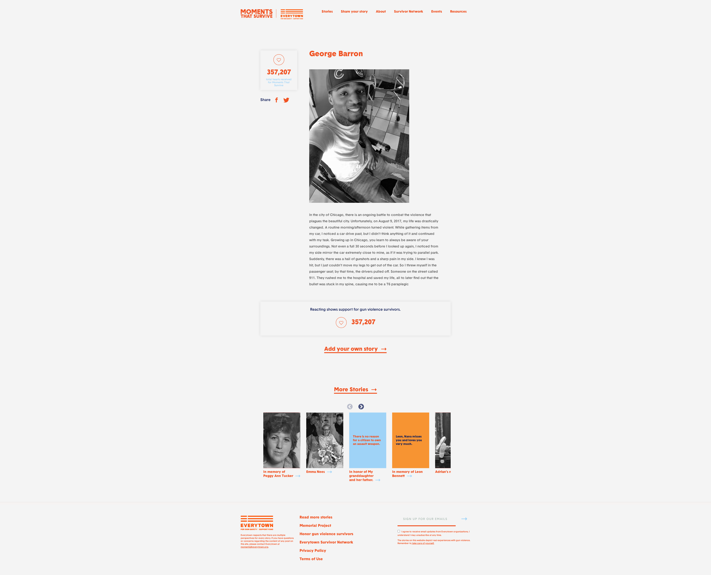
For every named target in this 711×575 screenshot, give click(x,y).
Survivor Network (408, 12)
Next (361, 407)
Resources (458, 12)
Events (436, 12)
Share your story (354, 12)
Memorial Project (315, 526)
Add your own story (351, 349)
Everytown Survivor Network (326, 542)
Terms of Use (311, 559)
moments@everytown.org (254, 547)
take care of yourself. (423, 543)
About (381, 12)
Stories (327, 12)
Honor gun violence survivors (326, 534)
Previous (350, 407)
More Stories (352, 390)
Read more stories (316, 517)
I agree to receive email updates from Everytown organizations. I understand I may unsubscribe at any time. (434, 533)
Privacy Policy (313, 551)
